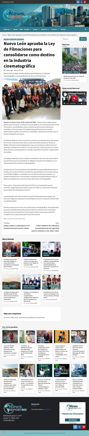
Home (4, 35)
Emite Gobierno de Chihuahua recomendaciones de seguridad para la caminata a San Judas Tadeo (45, 227)
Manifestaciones (68, 72)
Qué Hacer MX (7, 375)
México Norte (13, 39)
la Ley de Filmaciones (12, 218)
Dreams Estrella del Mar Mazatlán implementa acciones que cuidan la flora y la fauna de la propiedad (10, 384)
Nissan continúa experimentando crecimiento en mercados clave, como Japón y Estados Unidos (77, 384)
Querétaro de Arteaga (9, 255)
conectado (21, 317)
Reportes (7, 29)
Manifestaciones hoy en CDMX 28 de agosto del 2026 (74, 77)
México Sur (46, 255)
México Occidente (33, 286)
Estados (26, 29)
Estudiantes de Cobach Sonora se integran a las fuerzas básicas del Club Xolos (51, 294)
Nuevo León (20, 39)
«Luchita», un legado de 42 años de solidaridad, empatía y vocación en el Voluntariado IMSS (27, 350)
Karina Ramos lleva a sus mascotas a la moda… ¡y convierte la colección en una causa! (27, 383)
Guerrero (51, 253)
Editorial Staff (18, 70)
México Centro (12, 253)
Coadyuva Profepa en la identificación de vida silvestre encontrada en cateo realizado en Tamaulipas (11, 295)
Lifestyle (54, 29)
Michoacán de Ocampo (29, 288)
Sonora (25, 255)
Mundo (35, 29)
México (15, 29)
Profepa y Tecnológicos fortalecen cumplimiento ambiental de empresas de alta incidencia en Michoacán (31, 296)
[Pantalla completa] (84, 103)
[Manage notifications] (3, 432)
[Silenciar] (81, 103)
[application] (74, 98)
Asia (5, 341)
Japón (77, 373)
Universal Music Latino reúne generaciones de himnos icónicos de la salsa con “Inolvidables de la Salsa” (61, 351)
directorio (46, 409)
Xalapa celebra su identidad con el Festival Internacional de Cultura (17, 225)
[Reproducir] (64, 103)
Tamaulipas (6, 288)
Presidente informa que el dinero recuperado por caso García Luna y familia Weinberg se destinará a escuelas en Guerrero (51, 264)
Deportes (44, 29)
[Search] (85, 29)
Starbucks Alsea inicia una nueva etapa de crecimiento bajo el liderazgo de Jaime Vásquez (78, 350)
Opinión (63, 29)
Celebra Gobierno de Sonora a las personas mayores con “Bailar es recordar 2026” (31, 262)
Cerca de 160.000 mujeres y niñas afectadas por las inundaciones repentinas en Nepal (10, 349)
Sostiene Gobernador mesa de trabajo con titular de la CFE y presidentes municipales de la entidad (11, 263)
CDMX (21, 29)
